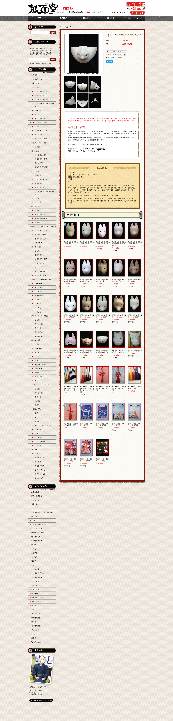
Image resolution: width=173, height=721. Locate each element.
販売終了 (68, 27)
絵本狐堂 (38, 175)
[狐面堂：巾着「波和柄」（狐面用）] (86, 419)
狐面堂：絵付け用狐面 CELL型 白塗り (119, 280)
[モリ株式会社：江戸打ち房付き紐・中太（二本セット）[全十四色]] (70, 382)
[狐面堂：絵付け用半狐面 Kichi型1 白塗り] (70, 311)
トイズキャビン (40, 474)
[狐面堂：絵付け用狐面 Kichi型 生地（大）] (70, 275)
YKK (33, 634)
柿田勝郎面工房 (40, 155)
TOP (39, 18)
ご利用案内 (63, 18)
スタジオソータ (40, 429)
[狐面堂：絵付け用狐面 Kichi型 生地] (70, 238)
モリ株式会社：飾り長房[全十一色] (135, 387)
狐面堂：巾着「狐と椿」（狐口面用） (86, 460)
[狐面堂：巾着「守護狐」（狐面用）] (102, 455)
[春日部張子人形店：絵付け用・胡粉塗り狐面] (118, 346)
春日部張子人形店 (41, 139)
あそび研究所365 (41, 466)
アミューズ (39, 267)
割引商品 (34, 75)
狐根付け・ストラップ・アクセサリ (43, 226)
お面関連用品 (36, 409)
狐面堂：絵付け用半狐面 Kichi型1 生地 (135, 280)
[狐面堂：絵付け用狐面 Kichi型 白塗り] (86, 238)
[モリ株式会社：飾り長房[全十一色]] (134, 382)
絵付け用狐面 (36, 206)
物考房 (37, 114)
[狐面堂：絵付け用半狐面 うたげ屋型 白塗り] (70, 346)
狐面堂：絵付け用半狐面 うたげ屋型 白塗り (71, 351)
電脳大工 (38, 433)
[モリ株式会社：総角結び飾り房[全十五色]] (70, 419)
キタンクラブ (39, 458)
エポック (38, 445)
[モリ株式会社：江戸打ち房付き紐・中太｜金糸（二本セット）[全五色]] (86, 382)
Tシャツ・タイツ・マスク (40, 385)
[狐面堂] (44, 13)
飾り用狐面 (35, 151)
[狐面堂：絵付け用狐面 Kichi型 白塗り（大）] (86, 275)
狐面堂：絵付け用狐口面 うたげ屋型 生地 (87, 351)
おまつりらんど (40, 118)
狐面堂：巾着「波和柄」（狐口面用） (102, 424)
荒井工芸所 (39, 110)
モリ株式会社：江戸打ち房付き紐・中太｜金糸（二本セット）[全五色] (87, 389)
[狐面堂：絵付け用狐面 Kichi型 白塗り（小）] (102, 238)
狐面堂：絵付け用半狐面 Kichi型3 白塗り (135, 316)
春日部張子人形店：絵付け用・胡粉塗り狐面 (119, 351)
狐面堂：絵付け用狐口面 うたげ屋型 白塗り (103, 351)
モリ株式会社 (36, 626)
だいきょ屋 (39, 291)
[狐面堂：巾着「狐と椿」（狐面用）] (70, 455)
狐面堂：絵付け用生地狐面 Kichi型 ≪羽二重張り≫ (119, 243)
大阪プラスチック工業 (39, 524)
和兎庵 (37, 381)
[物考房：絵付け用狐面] (134, 346)
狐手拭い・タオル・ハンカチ (41, 279)
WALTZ (37, 401)
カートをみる (137, 13)
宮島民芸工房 (39, 95)
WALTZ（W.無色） (41, 235)
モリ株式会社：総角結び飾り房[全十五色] (71, 424)
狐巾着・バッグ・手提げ (39, 316)
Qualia (37, 454)
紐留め (37, 421)
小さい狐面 (35, 171)
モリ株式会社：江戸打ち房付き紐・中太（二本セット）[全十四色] (71, 388)
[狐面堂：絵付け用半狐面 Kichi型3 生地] (118, 311)
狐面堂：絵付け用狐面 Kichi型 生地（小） (135, 243)
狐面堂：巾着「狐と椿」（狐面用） (70, 460)
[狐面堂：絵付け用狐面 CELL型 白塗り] (118, 275)
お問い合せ (86, 18)
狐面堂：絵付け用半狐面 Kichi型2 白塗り (103, 316)
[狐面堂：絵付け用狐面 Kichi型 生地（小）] (134, 238)
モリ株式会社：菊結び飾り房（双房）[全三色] (119, 388)
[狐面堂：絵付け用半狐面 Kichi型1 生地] (134, 275)
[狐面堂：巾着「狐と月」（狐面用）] (118, 419)
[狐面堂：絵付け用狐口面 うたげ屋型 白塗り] (102, 346)
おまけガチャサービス (39, 79)
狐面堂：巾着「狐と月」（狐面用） (118, 424)
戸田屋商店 (39, 287)
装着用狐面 (35, 83)
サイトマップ (133, 18)
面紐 (36, 413)
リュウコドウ (39, 263)
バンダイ (38, 462)
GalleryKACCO (40, 283)
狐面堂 (37, 87)
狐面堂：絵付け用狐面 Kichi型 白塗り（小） (103, 243)
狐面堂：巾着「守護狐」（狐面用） (102, 460)
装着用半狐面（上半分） (39, 122)
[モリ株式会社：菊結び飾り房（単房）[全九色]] (102, 382)
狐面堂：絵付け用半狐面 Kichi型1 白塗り (71, 316)
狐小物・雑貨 (36, 340)
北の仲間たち (39, 255)
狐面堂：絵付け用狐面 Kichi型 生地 (71, 243)
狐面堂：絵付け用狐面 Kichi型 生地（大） (71, 280)
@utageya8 (101, 149)
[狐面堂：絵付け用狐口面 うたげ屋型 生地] (86, 346)
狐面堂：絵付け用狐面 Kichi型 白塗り (87, 243)
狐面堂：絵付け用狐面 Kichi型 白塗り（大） (87, 280)
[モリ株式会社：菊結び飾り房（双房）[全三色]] (118, 382)
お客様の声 (110, 18)
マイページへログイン (121, 13)
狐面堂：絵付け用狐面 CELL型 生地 (103, 280)
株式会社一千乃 (94, 151)
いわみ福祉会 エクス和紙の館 (42, 512)
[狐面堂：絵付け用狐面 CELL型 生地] (102, 275)
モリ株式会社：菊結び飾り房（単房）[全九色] (103, 388)
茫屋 (32, 610)
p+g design (38, 336)
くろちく (38, 308)
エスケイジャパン (41, 441)
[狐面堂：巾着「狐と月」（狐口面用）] (134, 419)
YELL (37, 450)
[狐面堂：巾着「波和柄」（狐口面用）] (102, 419)
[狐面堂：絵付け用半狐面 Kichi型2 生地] (86, 311)
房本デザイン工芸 (41, 91)
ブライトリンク (40, 470)
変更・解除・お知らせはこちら (42, 63)
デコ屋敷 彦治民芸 (41, 99)
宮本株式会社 (39, 295)
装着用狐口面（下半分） (39, 143)
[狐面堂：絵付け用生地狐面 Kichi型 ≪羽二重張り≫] (118, 238)
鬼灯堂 (37, 405)
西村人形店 (39, 163)
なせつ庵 (38, 304)
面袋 (36, 417)
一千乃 (37, 198)
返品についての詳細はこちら (117, 55)
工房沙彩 (38, 312)
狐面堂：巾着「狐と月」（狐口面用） (134, 424)
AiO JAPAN (39, 243)
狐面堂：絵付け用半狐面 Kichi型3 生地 (119, 316)
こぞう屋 (38, 202)
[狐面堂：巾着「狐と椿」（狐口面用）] (86, 455)
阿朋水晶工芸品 (40, 275)
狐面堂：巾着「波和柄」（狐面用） (86, 424)
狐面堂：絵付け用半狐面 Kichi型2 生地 (87, 316)
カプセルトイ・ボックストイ (41, 425)
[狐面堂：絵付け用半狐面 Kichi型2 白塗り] (102, 311)
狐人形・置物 (36, 247)
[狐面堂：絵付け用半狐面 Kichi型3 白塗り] (134, 311)
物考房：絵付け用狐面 (135, 351)
